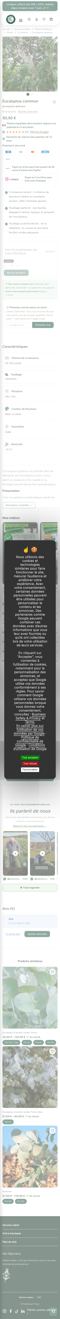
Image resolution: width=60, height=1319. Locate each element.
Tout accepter (30, 757)
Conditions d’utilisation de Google (30, 747)
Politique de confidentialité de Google (29, 741)
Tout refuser (30, 763)
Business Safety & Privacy (31, 716)
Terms (29, 722)
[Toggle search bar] (29, 19)
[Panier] (51, 19)
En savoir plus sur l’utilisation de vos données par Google (29, 729)
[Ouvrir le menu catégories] (20, 20)
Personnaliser (30, 769)
